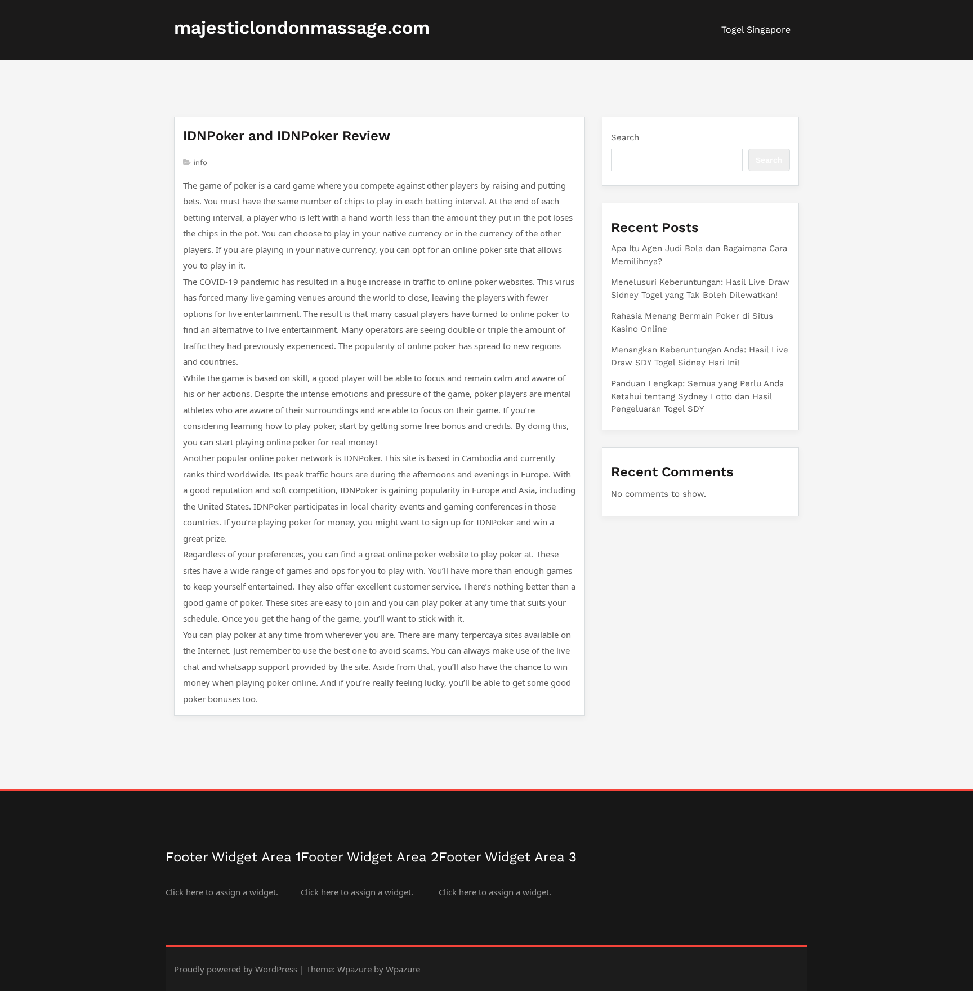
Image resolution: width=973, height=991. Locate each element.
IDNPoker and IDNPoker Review (286, 136)
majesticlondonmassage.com (302, 27)
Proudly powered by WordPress (235, 969)
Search (625, 137)
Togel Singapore (756, 29)
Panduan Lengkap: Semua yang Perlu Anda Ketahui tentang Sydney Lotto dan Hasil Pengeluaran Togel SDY (697, 396)
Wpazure (354, 969)
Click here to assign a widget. (222, 892)
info (200, 162)
